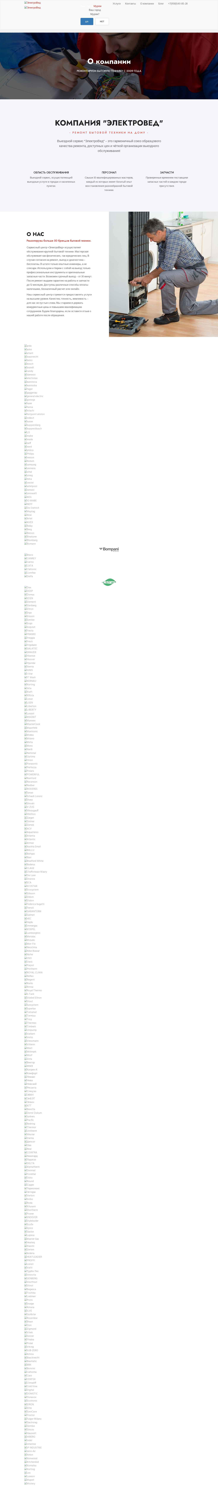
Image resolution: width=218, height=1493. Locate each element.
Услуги (117, 4)
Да (87, 21)
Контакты (130, 4)
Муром (97, 6)
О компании (147, 4)
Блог (161, 4)
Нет (102, 21)
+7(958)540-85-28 (178, 4)
